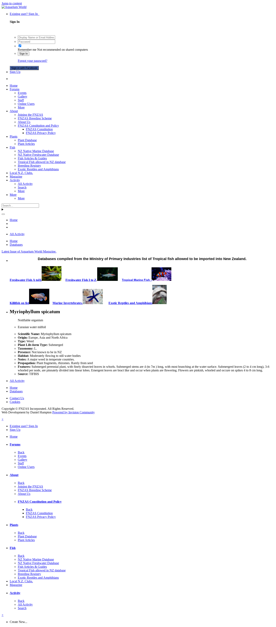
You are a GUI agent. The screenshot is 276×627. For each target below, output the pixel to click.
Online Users (26, 103)
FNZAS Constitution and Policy (38, 125)
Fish (12, 147)
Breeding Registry (29, 165)
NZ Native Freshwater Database (38, 154)
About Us (24, 122)
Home (14, 85)
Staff (21, 100)
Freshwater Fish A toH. (26, 279)
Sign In (23, 53)
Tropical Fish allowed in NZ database (42, 162)
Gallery (22, 96)
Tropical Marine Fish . (137, 279)
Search (22, 187)
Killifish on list (19, 303)
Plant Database (27, 140)
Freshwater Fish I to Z (80, 279)
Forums (14, 89)
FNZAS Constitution (39, 129)
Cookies (15, 402)
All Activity (25, 183)
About (14, 111)
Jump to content (12, 3)
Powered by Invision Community (73, 412)
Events (22, 93)
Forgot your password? (32, 60)
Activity (15, 180)
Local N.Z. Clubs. (21, 173)
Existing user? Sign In (24, 14)
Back (21, 452)
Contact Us (17, 398)
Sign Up (15, 72)
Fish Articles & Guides (32, 158)
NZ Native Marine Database (36, 151)
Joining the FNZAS (30, 114)
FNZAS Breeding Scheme (35, 118)
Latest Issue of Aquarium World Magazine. (29, 251)
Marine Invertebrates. (68, 303)
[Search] (3, 214)
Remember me (27, 49)
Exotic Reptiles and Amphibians (38, 169)
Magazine (16, 176)
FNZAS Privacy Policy (41, 133)
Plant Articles (26, 143)
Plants (13, 136)
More (21, 107)
